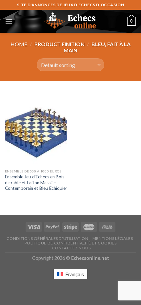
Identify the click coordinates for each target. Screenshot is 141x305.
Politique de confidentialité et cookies (71, 243)
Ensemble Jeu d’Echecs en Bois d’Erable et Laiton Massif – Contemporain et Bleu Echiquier (36, 182)
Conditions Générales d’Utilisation (48, 238)
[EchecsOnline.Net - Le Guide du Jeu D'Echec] (70, 21)
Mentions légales (112, 238)
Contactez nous (71, 247)
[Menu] (9, 21)
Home (18, 44)
